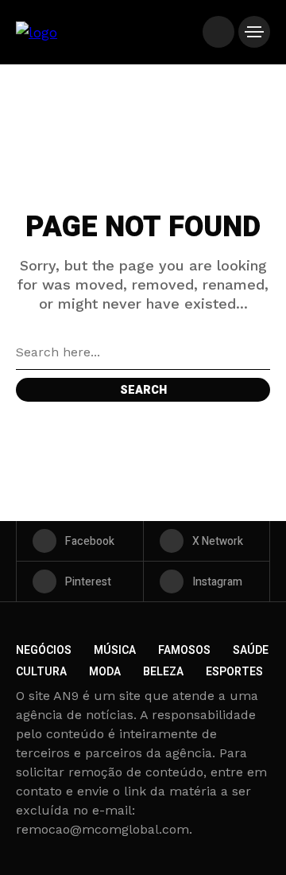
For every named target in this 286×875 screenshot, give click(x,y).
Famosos (184, 650)
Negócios (44, 650)
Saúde (251, 650)
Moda (105, 671)
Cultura (41, 671)
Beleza (163, 671)
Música (115, 650)
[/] (218, 32)
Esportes (234, 671)
